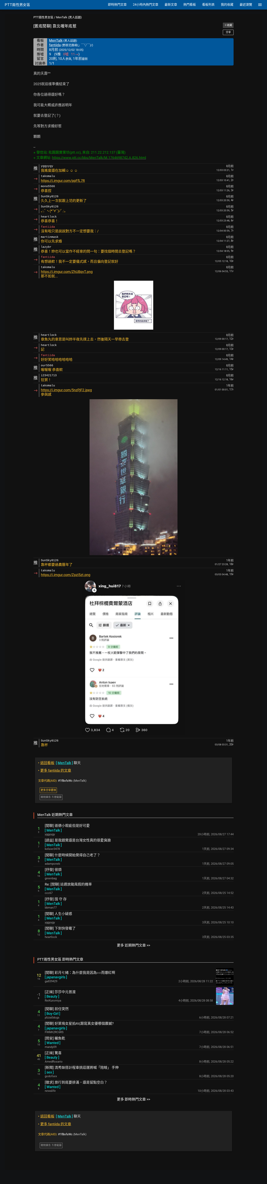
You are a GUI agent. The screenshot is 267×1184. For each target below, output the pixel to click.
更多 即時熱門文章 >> (133, 1099)
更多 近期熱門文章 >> (133, 945)
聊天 (59, 763)
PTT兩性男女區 (43, 17)
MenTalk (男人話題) (69, 17)
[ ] (53, 830)
